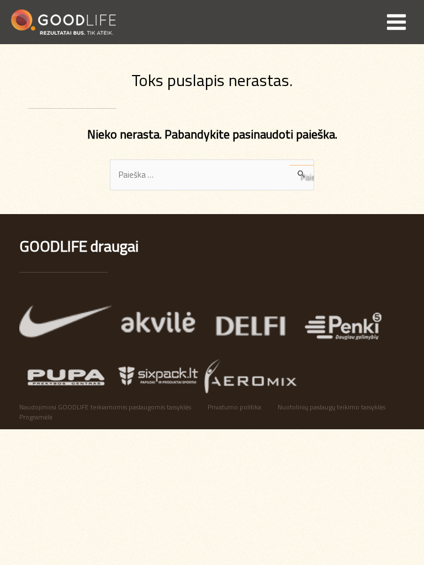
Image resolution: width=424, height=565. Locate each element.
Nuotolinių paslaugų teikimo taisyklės (331, 407)
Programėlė (35, 417)
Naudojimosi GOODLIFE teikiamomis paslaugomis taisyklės (105, 407)
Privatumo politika (234, 407)
